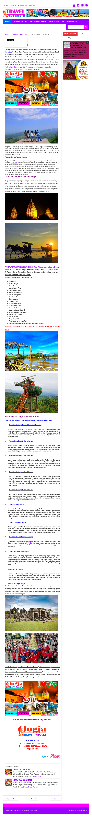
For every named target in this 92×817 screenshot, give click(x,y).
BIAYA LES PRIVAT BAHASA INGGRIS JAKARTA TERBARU (78, 45)
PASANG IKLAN (72, 21)
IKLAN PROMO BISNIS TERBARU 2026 (26, 810)
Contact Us (13, 5)
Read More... (38, 776)
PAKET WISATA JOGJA (56, 21)
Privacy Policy (22, 5)
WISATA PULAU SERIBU (38, 21)
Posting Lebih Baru (10, 799)
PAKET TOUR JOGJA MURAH (22, 769)
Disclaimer (32, 5)
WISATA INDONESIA (20, 21)
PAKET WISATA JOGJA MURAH (22, 780)
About (6, 5)
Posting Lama (56, 799)
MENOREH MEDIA (82, 810)
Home (8, 21)
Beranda (34, 799)
